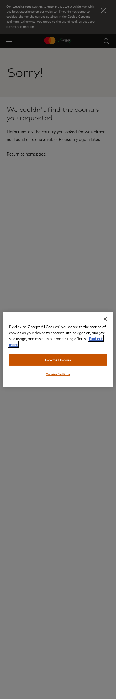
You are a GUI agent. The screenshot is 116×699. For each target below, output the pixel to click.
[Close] (105, 319)
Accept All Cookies (58, 360)
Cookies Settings (58, 374)
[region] (58, 349)
